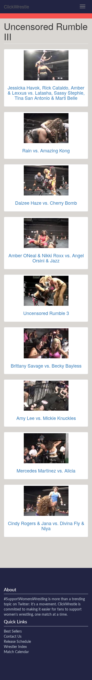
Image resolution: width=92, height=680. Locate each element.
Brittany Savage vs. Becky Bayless (46, 365)
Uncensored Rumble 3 (46, 313)
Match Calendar (16, 652)
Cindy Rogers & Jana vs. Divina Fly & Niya (46, 525)
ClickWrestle (16, 6)
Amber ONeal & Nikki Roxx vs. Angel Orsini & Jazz (46, 258)
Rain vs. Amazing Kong (46, 150)
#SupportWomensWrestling (25, 599)
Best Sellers (13, 631)
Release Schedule (17, 642)
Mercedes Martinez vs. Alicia (46, 470)
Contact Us (12, 636)
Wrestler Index (15, 647)
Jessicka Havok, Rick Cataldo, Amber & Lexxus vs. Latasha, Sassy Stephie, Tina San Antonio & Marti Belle (46, 92)
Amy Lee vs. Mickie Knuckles (46, 418)
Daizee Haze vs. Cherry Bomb (46, 202)
